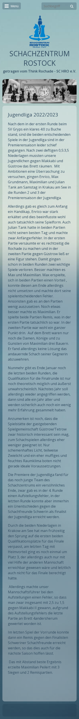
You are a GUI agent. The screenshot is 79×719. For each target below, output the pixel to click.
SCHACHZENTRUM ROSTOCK (39, 58)
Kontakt (38, 708)
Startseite (22, 708)
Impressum (55, 708)
